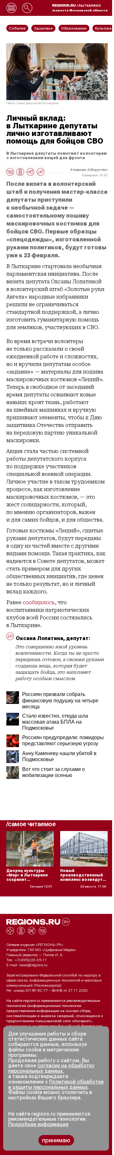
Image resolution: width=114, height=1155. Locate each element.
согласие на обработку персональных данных (51, 1068)
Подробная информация (38, 1124)
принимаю (56, 1140)
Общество (98, 169)
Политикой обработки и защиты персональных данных (56, 1084)
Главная (78, 169)
